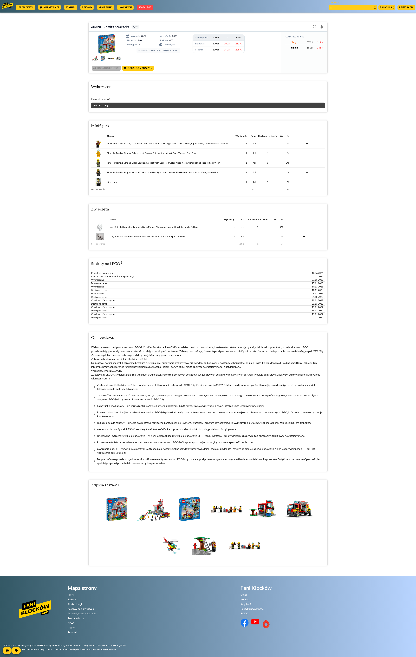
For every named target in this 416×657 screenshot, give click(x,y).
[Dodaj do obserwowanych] (314, 27)
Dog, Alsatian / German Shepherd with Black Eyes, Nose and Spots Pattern (147, 236)
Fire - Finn (112, 182)
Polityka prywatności (252, 608)
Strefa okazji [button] (25, 7)
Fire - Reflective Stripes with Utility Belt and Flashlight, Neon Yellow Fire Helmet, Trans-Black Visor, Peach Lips (162, 172)
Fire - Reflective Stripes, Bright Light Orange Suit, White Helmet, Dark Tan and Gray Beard (152, 153)
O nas (243, 594)
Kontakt (245, 599)
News (71, 622)
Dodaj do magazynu (140, 68)
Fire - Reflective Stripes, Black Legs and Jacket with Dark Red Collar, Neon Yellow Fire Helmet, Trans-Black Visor (163, 162)
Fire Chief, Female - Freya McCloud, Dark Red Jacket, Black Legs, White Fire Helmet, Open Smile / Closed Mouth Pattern (167, 143)
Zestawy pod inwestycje (81, 608)
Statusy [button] (70, 7)
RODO (244, 613)
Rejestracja (406, 7)
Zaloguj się (387, 7)
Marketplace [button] (51, 7)
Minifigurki (105, 7)
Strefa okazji (75, 604)
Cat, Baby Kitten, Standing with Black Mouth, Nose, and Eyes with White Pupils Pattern (154, 226)
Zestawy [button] (87, 7)
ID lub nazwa (334, 2)
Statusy (72, 599)
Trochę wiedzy (76, 618)
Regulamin (246, 604)
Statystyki (145, 7)
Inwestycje (125, 7)
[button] (7, 650)
